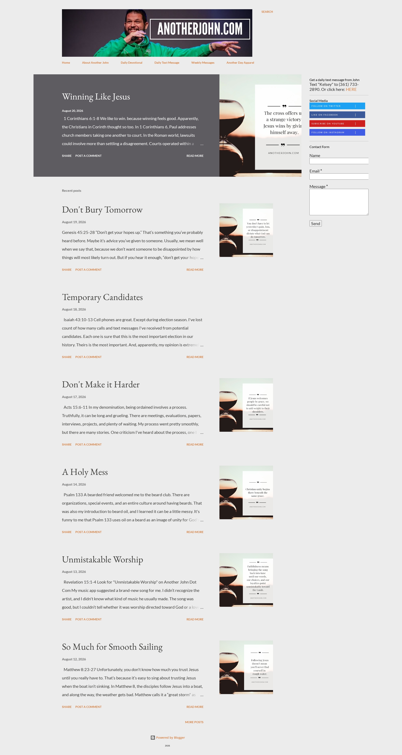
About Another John (95, 62)
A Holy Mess (85, 472)
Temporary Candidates (102, 297)
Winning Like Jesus (96, 96)
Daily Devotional (131, 62)
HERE (351, 89)
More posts (194, 722)
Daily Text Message (167, 62)
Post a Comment (88, 155)
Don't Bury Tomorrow (102, 209)
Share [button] (67, 155)
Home (66, 62)
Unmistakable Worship (102, 559)
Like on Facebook (325, 114)
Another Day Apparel (240, 62)
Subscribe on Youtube (328, 123)
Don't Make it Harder (101, 384)
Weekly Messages (202, 62)
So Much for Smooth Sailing (112, 646)
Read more (195, 155)
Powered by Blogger (170, 738)
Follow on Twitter (326, 106)
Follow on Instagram (328, 132)
